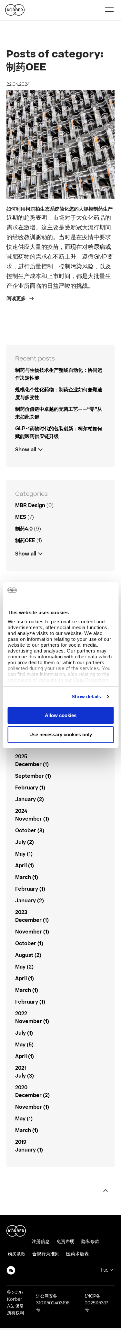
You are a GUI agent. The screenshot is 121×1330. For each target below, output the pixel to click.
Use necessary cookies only (60, 734)
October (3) (29, 830)
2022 (21, 1013)
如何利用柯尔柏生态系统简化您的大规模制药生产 (59, 209)
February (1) (30, 787)
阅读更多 (16, 298)
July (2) (24, 842)
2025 (21, 756)
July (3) (24, 1076)
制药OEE (25, 540)
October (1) (29, 943)
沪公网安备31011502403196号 (52, 1303)
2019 (20, 1142)
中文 (104, 1270)
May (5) (24, 1044)
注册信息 (41, 1241)
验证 (20, 565)
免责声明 (65, 1241)
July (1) (24, 1033)
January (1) (29, 1149)
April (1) (24, 865)
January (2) (29, 799)
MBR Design (30, 505)
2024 (21, 811)
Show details (86, 696)
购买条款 (16, 1254)
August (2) (28, 955)
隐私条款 (90, 1241)
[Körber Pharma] (15, 10)
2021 (20, 1068)
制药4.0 (24, 528)
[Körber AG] (16, 1231)
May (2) (24, 966)
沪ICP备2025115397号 (96, 1303)
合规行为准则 (45, 1254)
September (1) (33, 776)
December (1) (32, 764)
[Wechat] (10, 1270)
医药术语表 (77, 1254)
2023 (21, 912)
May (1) (24, 854)
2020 (21, 1087)
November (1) (32, 819)
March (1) (26, 877)
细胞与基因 (27, 565)
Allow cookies (60, 715)
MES (20, 517)
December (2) (32, 1095)
